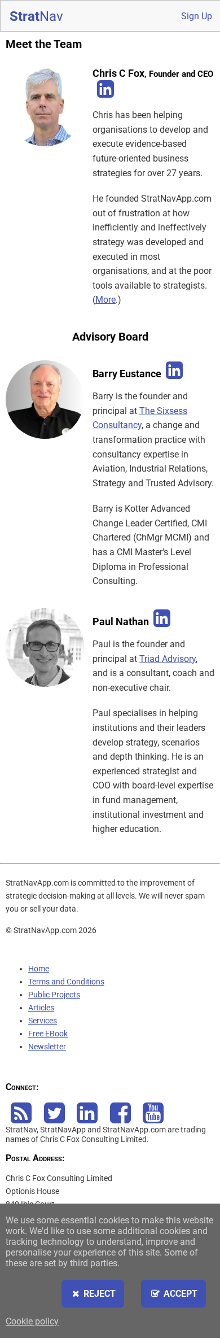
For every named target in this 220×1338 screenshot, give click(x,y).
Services (42, 1021)
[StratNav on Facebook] (121, 1119)
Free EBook (48, 1034)
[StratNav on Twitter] (55, 1119)
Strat (36, 16)
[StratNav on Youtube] (153, 1119)
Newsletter (47, 1047)
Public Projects (54, 995)
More (105, 299)
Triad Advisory (167, 658)
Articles (41, 1008)
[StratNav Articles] (21, 1119)
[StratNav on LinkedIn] (87, 1119)
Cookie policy (32, 1321)
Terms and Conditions (66, 982)
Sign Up (196, 16)
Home (38, 969)
